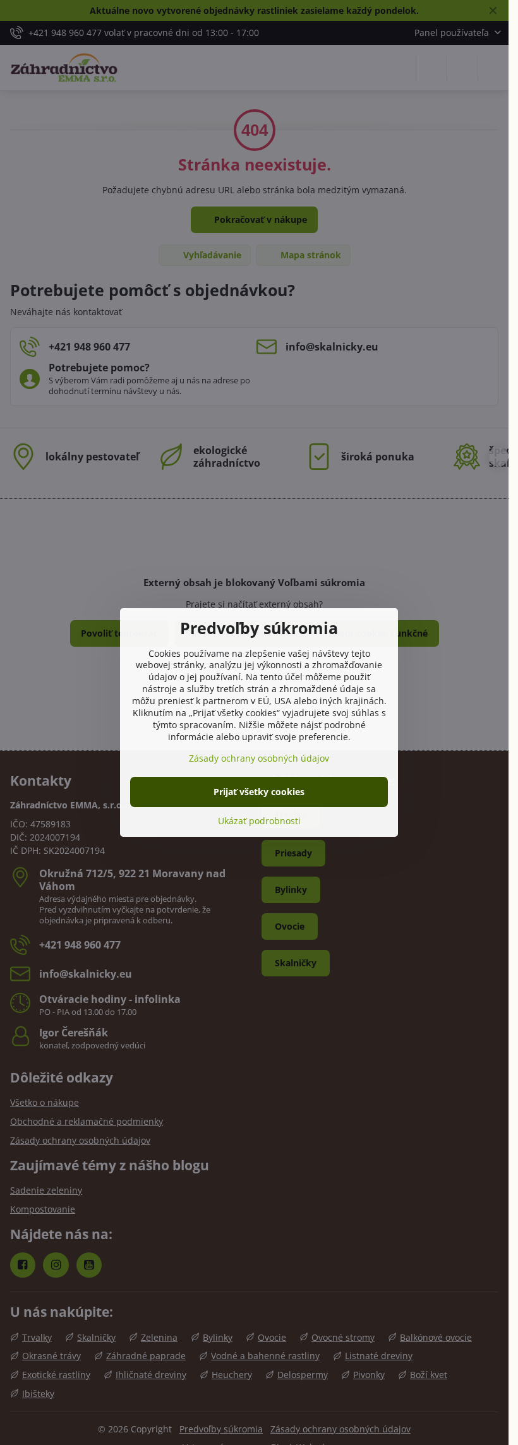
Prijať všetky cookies (259, 792)
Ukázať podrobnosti (259, 821)
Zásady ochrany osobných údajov (259, 758)
